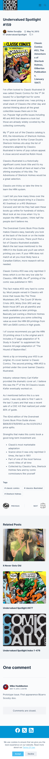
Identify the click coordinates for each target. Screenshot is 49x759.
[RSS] (31, 730)
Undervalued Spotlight (16, 34)
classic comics (11, 488)
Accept (18, 754)
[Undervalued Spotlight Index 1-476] (24, 630)
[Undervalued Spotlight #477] (24, 587)
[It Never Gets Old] (24, 545)
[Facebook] (17, 730)
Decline (31, 754)
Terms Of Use (29, 747)
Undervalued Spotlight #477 (18, 608)
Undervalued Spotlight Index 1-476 (21, 650)
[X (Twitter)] (24, 730)
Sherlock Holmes (12, 494)
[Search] (45, 5)
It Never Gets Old (12, 565)
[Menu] (40, 5)
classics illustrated (33, 488)
